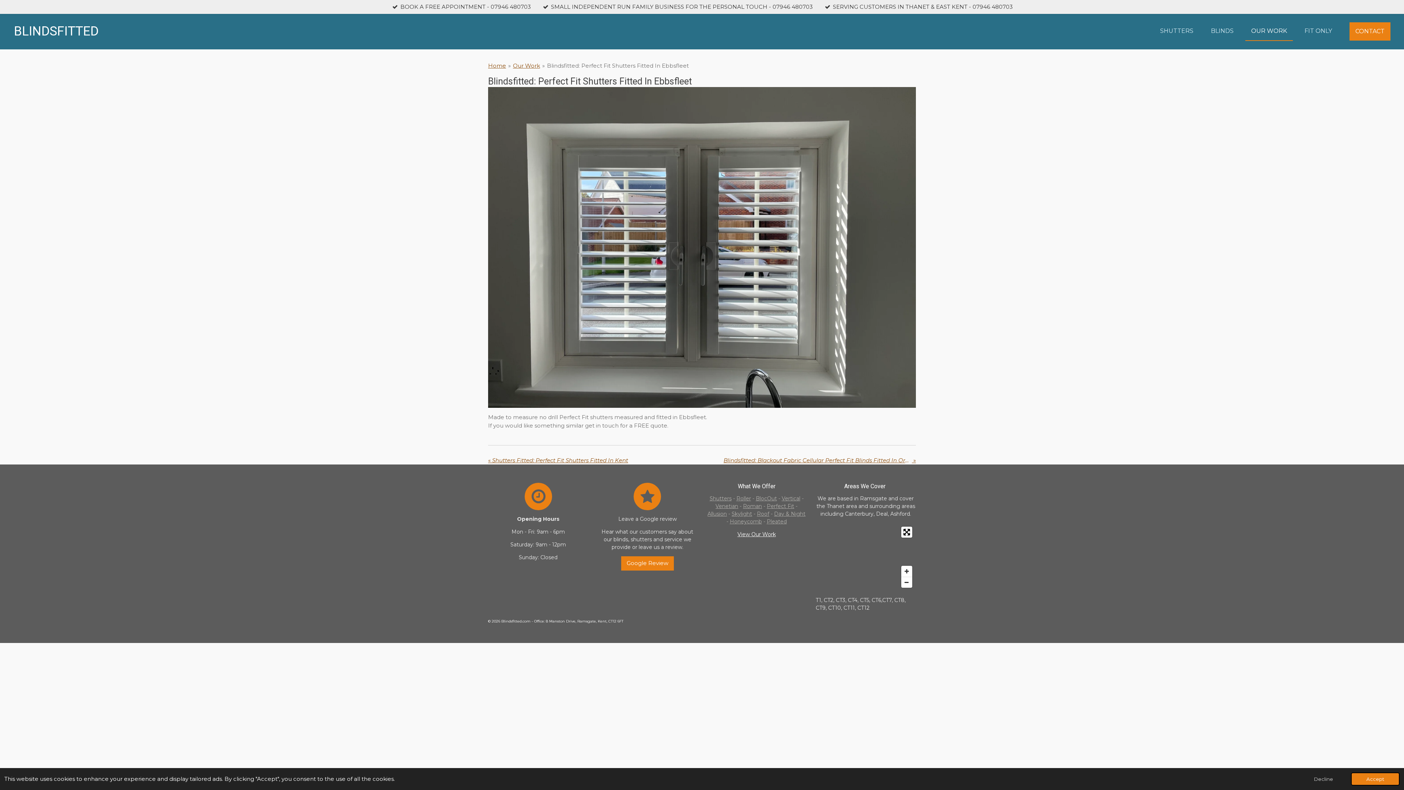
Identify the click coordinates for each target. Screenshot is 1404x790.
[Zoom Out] (906, 582)
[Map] (866, 557)
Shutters (721, 498)
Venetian (727, 506)
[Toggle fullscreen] (906, 532)
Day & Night (789, 514)
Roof (763, 514)
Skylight (742, 514)
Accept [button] (1375, 779)
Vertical (791, 498)
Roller (743, 498)
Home (497, 65)
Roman (752, 506)
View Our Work (756, 534)
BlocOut (766, 498)
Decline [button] (1323, 779)
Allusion (717, 514)
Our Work (526, 65)
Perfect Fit (780, 506)
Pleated (777, 521)
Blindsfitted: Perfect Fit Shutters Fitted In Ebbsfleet (618, 65)
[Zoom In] (906, 571)
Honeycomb (746, 521)
